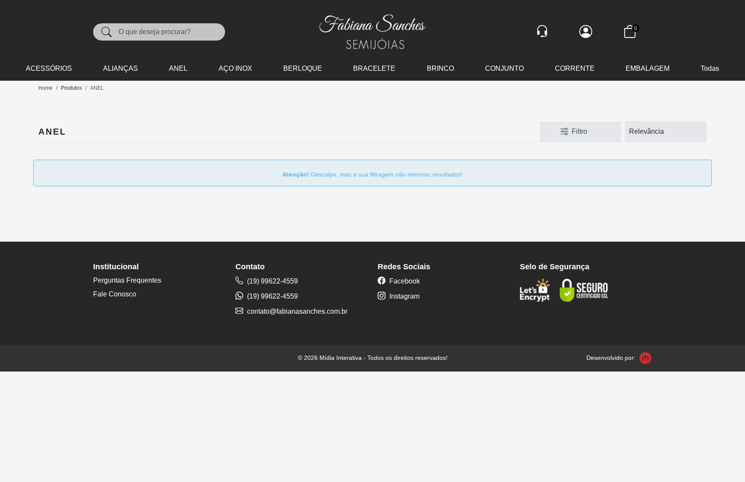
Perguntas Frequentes (127, 280)
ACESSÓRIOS (49, 68)
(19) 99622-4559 (271, 281)
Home (45, 88)
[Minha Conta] (585, 31)
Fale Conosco (114, 294)
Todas (710, 68)
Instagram (403, 296)
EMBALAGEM (648, 68)
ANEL (178, 68)
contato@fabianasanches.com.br (297, 311)
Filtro (579, 131)
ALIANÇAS (120, 68)
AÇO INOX (235, 68)
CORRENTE (575, 68)
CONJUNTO (504, 68)
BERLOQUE (302, 68)
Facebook (404, 281)
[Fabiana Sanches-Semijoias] (372, 31)
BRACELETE (374, 68)
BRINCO (440, 68)
